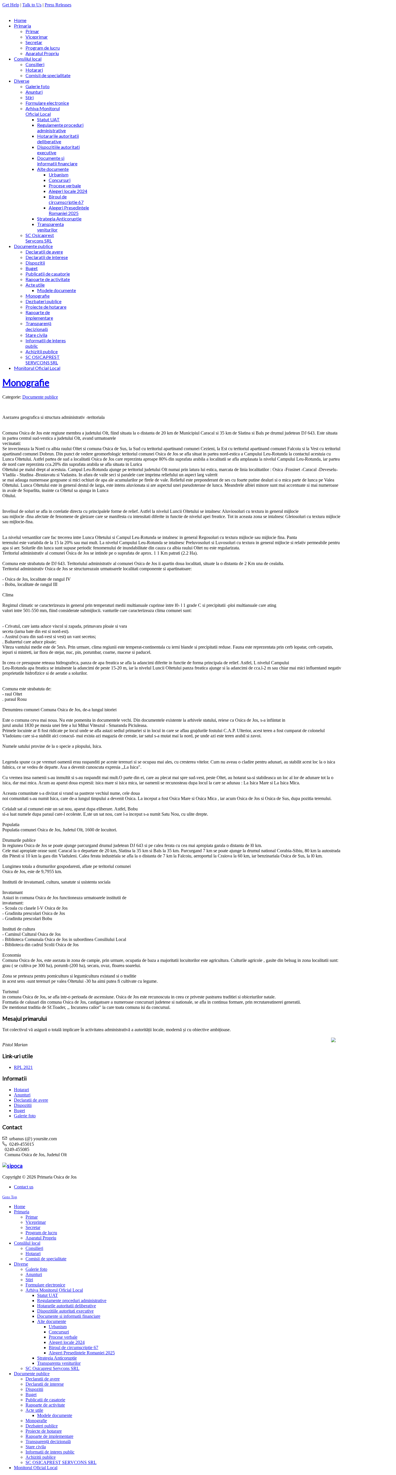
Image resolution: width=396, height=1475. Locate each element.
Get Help (10, 4)
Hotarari (21, 1089)
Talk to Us (31, 4)
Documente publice (40, 396)
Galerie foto (25, 1115)
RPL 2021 (23, 1067)
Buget (19, 1110)
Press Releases (58, 4)
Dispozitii (23, 1105)
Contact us (23, 1186)
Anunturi (22, 1094)
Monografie (25, 382)
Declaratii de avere (31, 1100)
